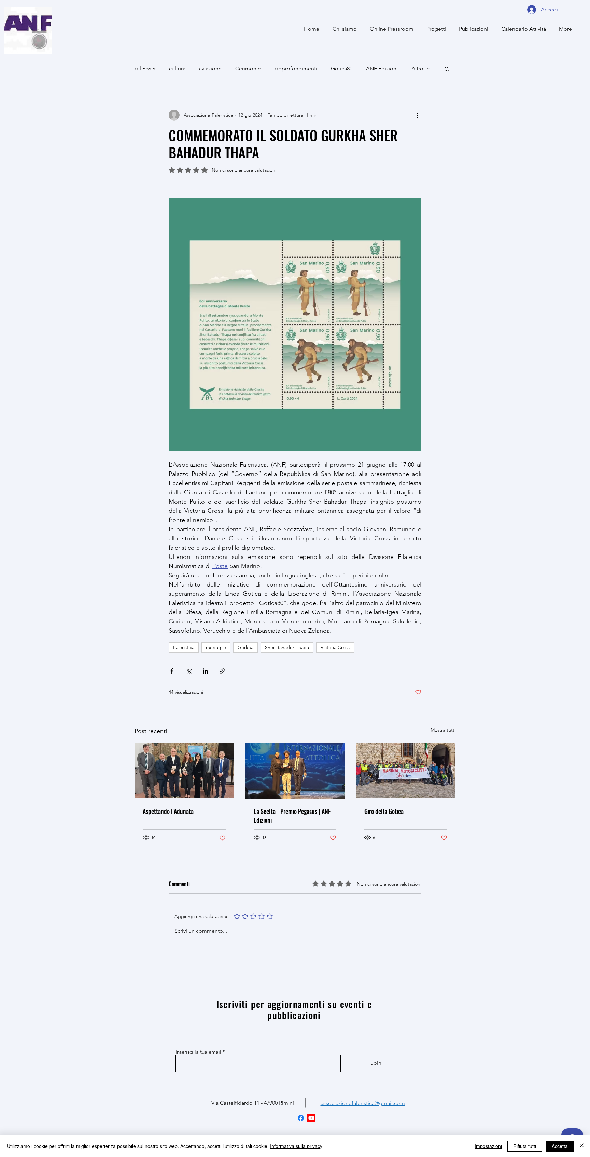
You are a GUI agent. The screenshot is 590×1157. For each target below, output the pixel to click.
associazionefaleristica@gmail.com (363, 1103)
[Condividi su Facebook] (172, 671)
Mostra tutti (443, 730)
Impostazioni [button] (488, 1146)
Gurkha (245, 647)
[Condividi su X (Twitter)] (188, 671)
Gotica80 (341, 68)
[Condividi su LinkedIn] (205, 671)
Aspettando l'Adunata (168, 811)
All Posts (145, 68)
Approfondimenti (296, 68)
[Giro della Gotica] (405, 770)
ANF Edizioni (382, 68)
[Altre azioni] (417, 115)
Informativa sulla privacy (296, 1146)
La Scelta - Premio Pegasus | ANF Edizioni (292, 815)
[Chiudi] (582, 1146)
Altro (417, 68)
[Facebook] (301, 1118)
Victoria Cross (335, 647)
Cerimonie (248, 68)
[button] (447, 68)
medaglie (216, 647)
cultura (177, 68)
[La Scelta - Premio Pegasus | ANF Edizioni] (295, 771)
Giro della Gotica (384, 811)
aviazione (210, 68)
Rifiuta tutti (524, 1146)
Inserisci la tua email (198, 1051)
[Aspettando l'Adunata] (184, 770)
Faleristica (183, 647)
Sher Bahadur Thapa (287, 647)
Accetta (560, 1146)
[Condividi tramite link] (222, 671)
